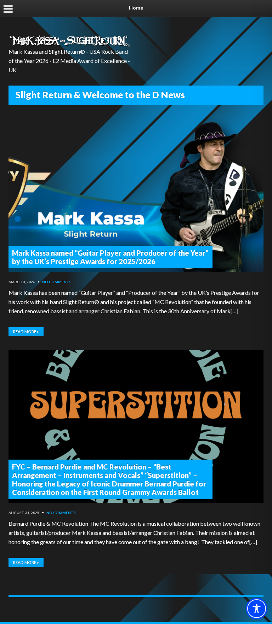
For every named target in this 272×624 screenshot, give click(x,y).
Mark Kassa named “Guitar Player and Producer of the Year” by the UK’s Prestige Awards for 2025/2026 (110, 257)
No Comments (57, 282)
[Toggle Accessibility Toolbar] (256, 609)
